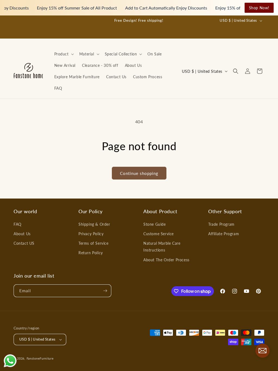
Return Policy (90, 252)
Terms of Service (93, 243)
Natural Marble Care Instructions (161, 246)
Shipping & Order (94, 224)
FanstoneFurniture (40, 358)
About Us (22, 233)
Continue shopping (139, 173)
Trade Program (221, 224)
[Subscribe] (105, 290)
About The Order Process (166, 259)
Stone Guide (154, 224)
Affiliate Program (223, 233)
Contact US (24, 243)
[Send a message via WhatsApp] (10, 360)
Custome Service (158, 233)
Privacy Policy (90, 233)
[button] (63, 54)
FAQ (17, 224)
